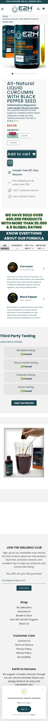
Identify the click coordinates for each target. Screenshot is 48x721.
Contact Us (24, 640)
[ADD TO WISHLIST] (10, 162)
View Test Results (24, 403)
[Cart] (43, 9)
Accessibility (24, 657)
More (16, 120)
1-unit (12, 135)
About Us (24, 623)
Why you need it (29, 247)
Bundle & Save (24, 615)
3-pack (13, 142)
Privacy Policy (24, 649)
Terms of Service (24, 644)
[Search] (38, 9)
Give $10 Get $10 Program (24, 619)
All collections (24, 607)
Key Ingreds (5, 247)
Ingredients (17, 245)
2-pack (24, 135)
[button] (12, 73)
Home (5, 16)
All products (24, 611)
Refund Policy (24, 652)
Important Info (41, 247)
